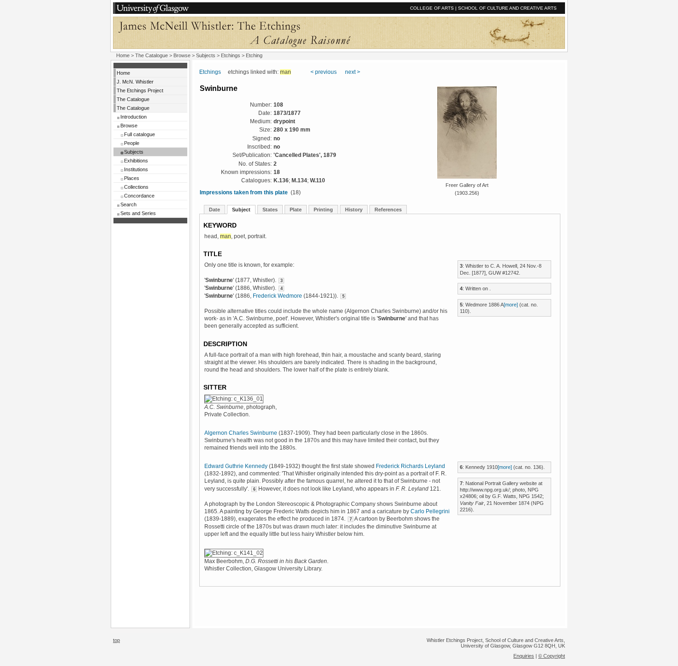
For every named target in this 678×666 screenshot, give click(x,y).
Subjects (133, 152)
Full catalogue (139, 134)
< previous (323, 72)
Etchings (230, 55)
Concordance (139, 195)
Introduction (133, 117)
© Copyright (551, 656)
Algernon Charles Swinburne (240, 433)
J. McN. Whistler (135, 81)
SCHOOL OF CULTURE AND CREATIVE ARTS (507, 8)
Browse (128, 125)
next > (352, 72)
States (270, 209)
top (116, 640)
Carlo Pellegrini (430, 511)
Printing (323, 209)
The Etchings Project (140, 90)
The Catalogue (151, 55)
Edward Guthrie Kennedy (236, 466)
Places (131, 178)
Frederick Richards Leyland (410, 466)
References (388, 209)
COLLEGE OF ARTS (432, 8)
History (354, 209)
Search (128, 204)
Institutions (136, 169)
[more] (511, 304)
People (131, 143)
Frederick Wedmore (277, 296)
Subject (241, 209)
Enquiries (523, 656)
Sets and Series (138, 213)
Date (214, 209)
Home (123, 55)
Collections (136, 187)
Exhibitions (136, 160)
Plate (296, 209)
